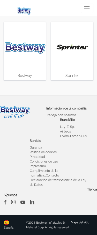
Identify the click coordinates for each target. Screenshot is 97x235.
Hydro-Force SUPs (73, 136)
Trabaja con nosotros (61, 115)
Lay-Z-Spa (68, 127)
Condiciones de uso (44, 161)
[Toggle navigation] (87, 8)
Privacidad (37, 157)
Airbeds (65, 131)
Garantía (36, 147)
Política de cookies (43, 152)
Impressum (38, 166)
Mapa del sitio (80, 222)
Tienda (92, 189)
